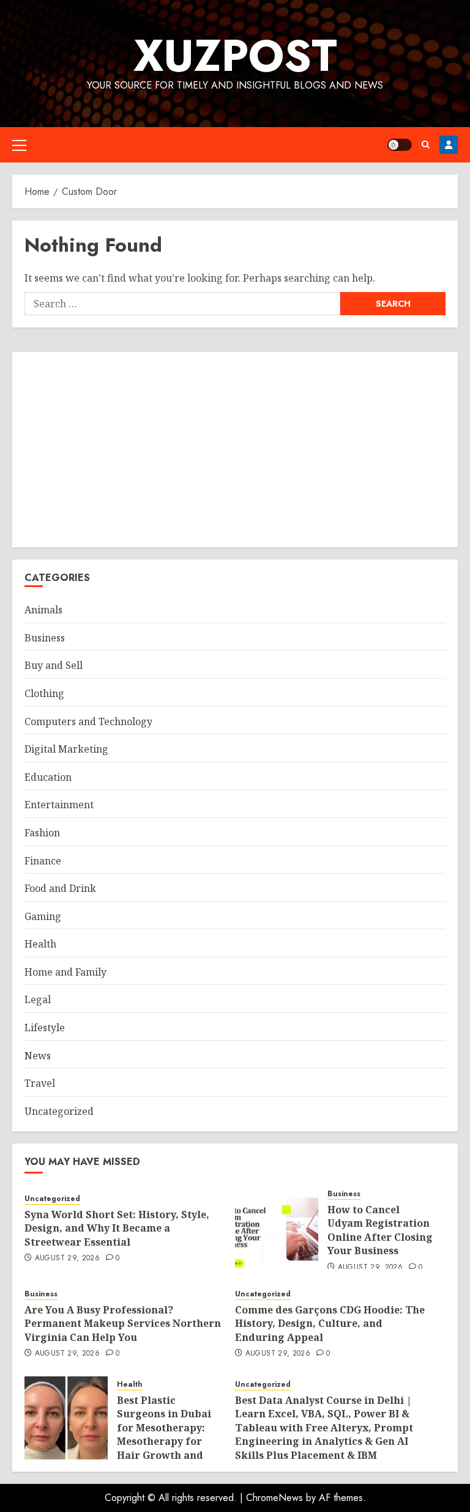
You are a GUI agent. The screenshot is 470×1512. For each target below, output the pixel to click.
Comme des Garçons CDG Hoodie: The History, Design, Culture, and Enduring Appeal (330, 1323)
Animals (43, 609)
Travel (39, 1083)
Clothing (44, 693)
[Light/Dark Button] (399, 145)
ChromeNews (274, 1498)
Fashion (42, 832)
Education (48, 777)
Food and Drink (60, 888)
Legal (37, 999)
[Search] (425, 144)
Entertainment (59, 804)
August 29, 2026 (67, 1258)
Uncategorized (59, 1111)
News (37, 1055)
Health (40, 944)
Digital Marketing (66, 749)
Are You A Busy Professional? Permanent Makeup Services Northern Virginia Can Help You (122, 1323)
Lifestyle (44, 1027)
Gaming (42, 916)
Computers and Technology (88, 721)
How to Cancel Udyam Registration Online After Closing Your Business (380, 1230)
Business (44, 638)
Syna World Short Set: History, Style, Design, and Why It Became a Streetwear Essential (116, 1228)
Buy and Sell (53, 665)
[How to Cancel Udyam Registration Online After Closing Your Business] (276, 1227)
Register (448, 145)
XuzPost (235, 55)
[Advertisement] (235, 449)
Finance (42, 860)
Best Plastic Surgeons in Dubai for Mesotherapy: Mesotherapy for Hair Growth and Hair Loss (164, 1434)
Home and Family (65, 972)
